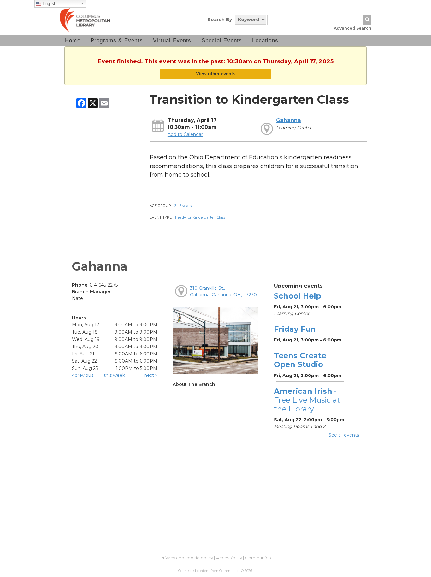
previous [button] (83, 375)
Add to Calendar (185, 134)
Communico (258, 557)
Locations (265, 41)
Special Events (222, 41)
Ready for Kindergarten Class (200, 217)
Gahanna (288, 120)
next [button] (149, 375)
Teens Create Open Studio (300, 360)
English (48, 3)
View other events (215, 73)
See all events (343, 435)
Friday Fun (295, 329)
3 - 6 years (183, 205)
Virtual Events (172, 41)
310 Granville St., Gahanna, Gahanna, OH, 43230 (223, 291)
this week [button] (114, 375)
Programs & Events (117, 41)
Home (72, 41)
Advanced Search (352, 28)
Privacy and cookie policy (186, 557)
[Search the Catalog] (367, 20)
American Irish (307, 400)
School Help (297, 295)
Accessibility (229, 557)
